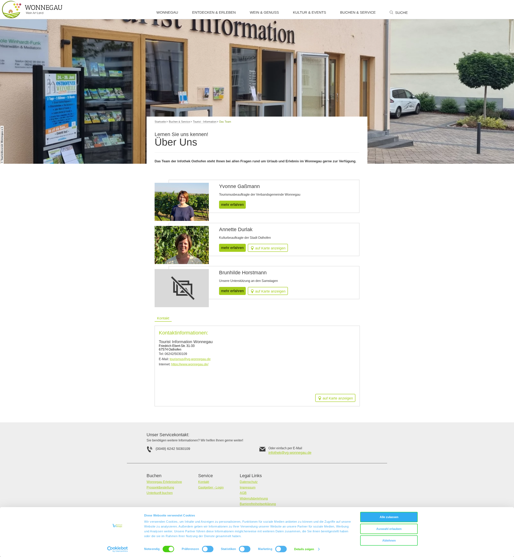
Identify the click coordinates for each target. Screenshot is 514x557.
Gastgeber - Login (211, 487)
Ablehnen (389, 540)
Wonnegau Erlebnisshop (164, 482)
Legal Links (251, 475)
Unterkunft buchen (160, 493)
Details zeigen (304, 549)
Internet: (183, 364)
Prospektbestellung (160, 487)
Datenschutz (249, 482)
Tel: (173, 354)
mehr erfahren (232, 205)
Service (205, 475)
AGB (243, 493)
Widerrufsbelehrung (254, 498)
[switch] (207, 549)
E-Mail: (185, 359)
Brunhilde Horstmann (243, 272)
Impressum (247, 487)
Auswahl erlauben (389, 529)
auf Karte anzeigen (270, 248)
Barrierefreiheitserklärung (258, 504)
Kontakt (203, 482)
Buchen (154, 475)
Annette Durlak (236, 229)
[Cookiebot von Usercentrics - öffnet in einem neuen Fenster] (117, 549)
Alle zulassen (389, 517)
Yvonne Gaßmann (239, 186)
